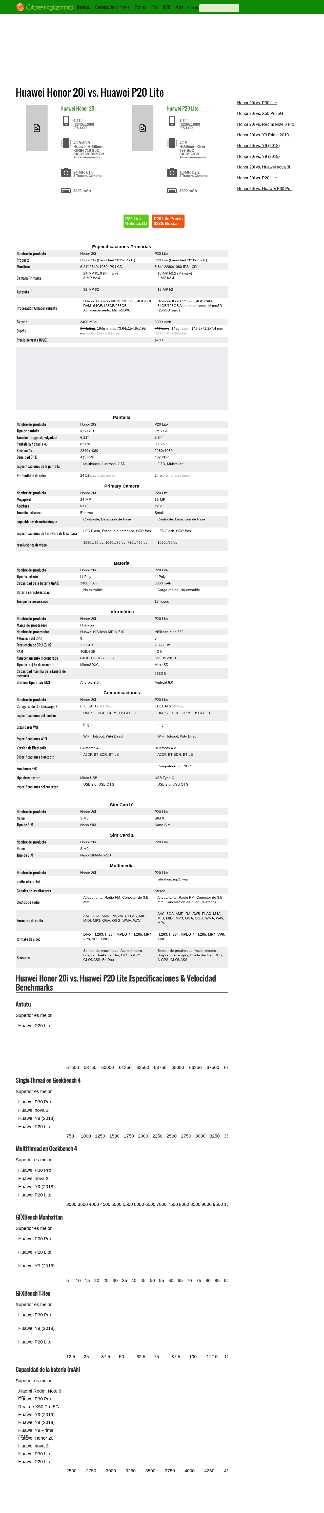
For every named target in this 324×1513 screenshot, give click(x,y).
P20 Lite (190, 108)
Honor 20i (86, 108)
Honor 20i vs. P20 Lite (257, 178)
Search (192, 8)
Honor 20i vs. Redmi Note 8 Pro (265, 124)
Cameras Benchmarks (112, 7)
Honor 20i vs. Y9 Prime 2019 (263, 135)
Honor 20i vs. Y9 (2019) (258, 156)
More (179, 7)
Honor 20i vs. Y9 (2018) (258, 145)
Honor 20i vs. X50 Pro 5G (260, 113)
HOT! (166, 7)
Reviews (83, 7)
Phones (140, 7)
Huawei (67, 108)
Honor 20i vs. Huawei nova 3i (263, 167)
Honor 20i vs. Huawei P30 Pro (264, 188)
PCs (154, 7)
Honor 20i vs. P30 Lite (257, 103)
